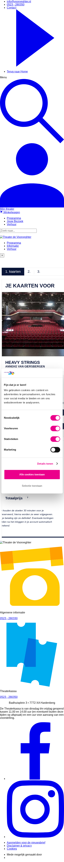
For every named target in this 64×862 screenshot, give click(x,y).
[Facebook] (35, 778)
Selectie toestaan (32, 485)
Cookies (12, 848)
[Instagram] (35, 836)
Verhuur (11, 249)
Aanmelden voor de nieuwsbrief (26, 842)
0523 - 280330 (9, 618)
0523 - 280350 (9, 696)
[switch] (55, 428)
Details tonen (45, 463)
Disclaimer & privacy (19, 845)
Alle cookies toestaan (32, 474)
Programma (14, 242)
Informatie (13, 245)
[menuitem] (19, 1)
